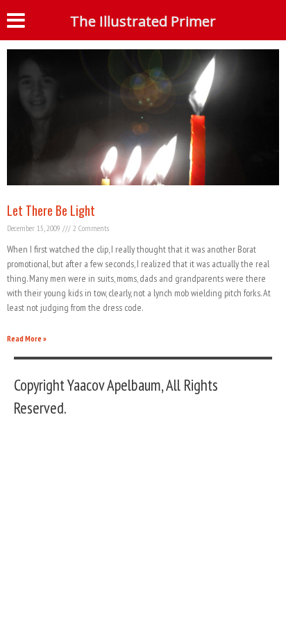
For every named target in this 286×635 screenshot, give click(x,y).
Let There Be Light (51, 210)
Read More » (27, 338)
